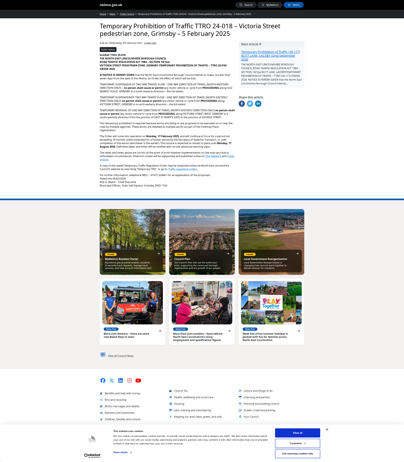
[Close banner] (327, 429)
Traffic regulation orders (182, 169)
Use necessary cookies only (297, 453)
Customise (296, 443)
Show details (120, 452)
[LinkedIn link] (120, 380)
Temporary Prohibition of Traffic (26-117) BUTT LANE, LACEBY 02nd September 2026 (270, 55)
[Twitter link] (112, 380)
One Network (213, 156)
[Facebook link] (103, 380)
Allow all (297, 433)
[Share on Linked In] (258, 103)
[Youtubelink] (138, 380)
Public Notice (108, 49)
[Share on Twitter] (250, 103)
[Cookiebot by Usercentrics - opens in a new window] (92, 455)
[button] (246, 5)
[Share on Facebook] (242, 103)
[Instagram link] (129, 380)
